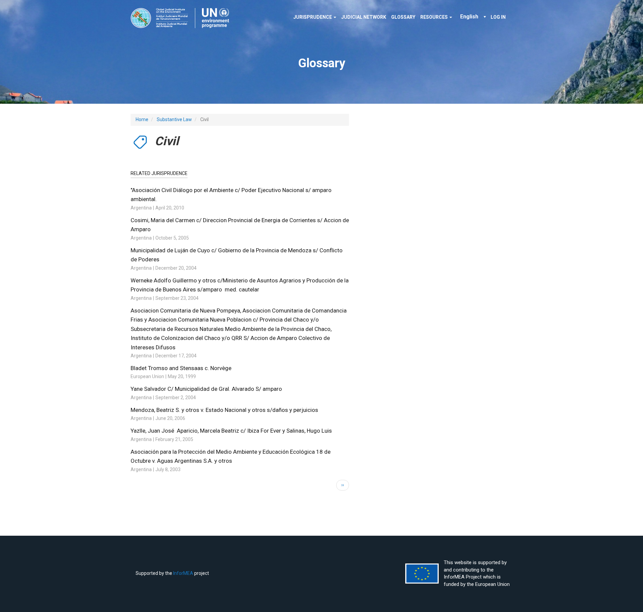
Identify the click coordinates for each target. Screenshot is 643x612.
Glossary (403, 17)
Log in (498, 17)
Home (142, 119)
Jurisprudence (313, 17)
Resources (434, 17)
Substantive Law (174, 119)
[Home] (182, 18)
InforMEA (183, 573)
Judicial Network (363, 17)
